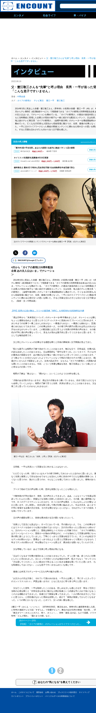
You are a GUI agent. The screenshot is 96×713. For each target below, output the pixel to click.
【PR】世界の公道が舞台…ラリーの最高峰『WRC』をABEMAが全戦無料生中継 (47, 311)
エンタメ (19, 15)
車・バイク (80, 15)
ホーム (13, 692)
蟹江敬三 (61, 101)
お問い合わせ (50, 692)
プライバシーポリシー (34, 696)
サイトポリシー (17, 696)
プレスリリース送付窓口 (67, 692)
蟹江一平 (50, 101)
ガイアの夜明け (24, 101)
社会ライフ (49, 15)
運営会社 (39, 692)
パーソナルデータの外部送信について (60, 696)
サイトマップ (84, 692)
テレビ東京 (39, 101)
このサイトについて (26, 692)
